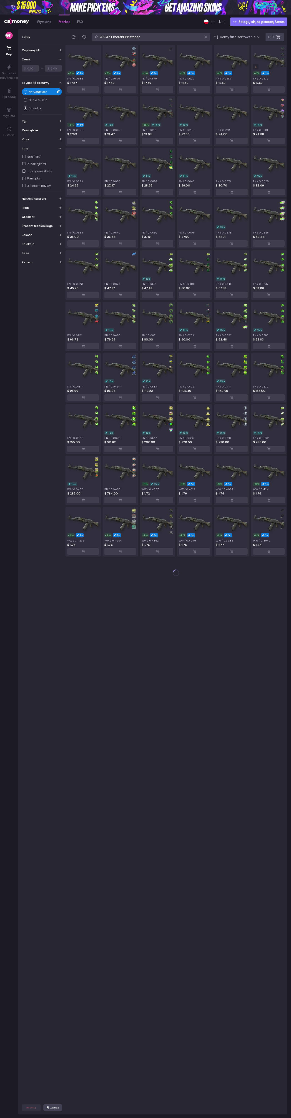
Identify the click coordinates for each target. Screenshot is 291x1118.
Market (64, 22)
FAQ (80, 22)
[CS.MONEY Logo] (16, 21)
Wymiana (44, 22)
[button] (73, 37)
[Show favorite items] (84, 37)
